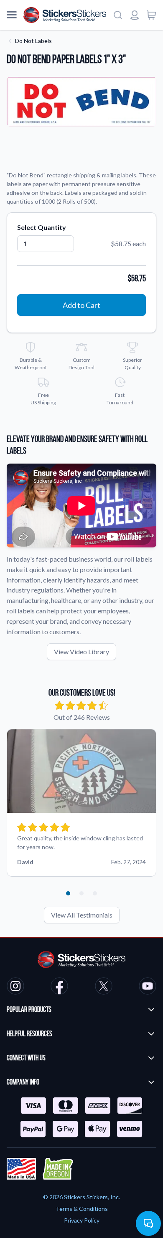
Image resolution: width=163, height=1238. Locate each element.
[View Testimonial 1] (68, 893)
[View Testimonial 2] (81, 893)
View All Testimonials (81, 915)
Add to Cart (81, 305)
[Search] (118, 15)
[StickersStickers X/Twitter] (103, 987)
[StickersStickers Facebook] (59, 987)
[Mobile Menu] (12, 15)
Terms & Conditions (82, 1208)
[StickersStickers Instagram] (15, 987)
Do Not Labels (33, 40)
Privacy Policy (81, 1220)
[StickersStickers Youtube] (147, 987)
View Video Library (81, 652)
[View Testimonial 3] (95, 893)
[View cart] (151, 15)
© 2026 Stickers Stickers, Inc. (81, 1196)
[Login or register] (135, 15)
